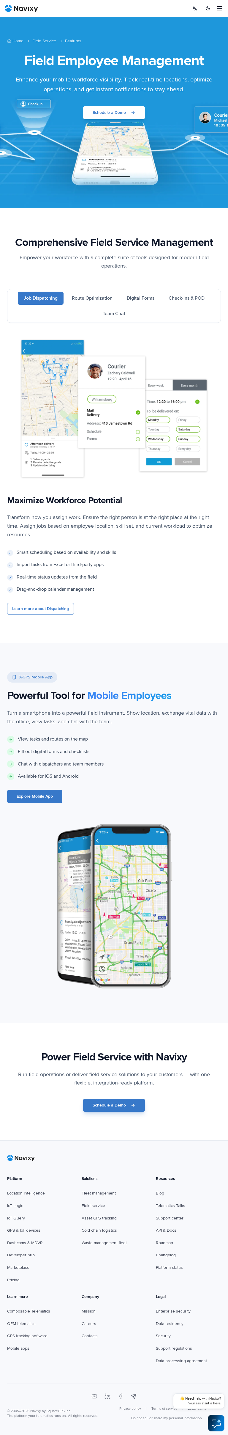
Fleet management (99, 1193)
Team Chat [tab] (114, 314)
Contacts (90, 1335)
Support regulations (174, 1348)
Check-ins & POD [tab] (187, 298)
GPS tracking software (27, 1335)
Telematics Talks (170, 1205)
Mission (89, 1311)
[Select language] (195, 8)
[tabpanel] (114, 476)
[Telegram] (134, 1396)
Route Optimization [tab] (92, 298)
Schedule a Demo (109, 112)
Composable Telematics (28, 1311)
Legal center (198, 1408)
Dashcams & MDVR (25, 1242)
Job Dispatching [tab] (41, 298)
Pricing (13, 1279)
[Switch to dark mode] (208, 8)
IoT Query (16, 1218)
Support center (169, 1218)
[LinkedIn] (107, 1396)
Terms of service (164, 1408)
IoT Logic (15, 1205)
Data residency (169, 1323)
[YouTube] (94, 1396)
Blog (160, 1193)
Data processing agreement (181, 1360)
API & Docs (166, 1230)
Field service (93, 1205)
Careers (89, 1323)
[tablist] (114, 306)
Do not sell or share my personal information (166, 1418)
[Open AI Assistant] (216, 1423)
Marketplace (18, 1267)
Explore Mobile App (35, 796)
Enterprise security (173, 1311)
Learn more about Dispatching (40, 608)
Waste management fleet (104, 1242)
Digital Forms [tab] (140, 298)
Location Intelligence (26, 1193)
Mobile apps (18, 1348)
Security (163, 1335)
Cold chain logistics (99, 1230)
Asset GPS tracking (99, 1218)
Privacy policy (130, 1408)
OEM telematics (21, 1323)
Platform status (169, 1267)
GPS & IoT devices (23, 1230)
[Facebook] (121, 1396)
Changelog (166, 1255)
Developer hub (21, 1255)
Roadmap (164, 1242)
